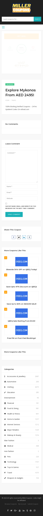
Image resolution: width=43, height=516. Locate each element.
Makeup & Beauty (14, 435)
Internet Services (13, 424)
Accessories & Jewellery (16, 376)
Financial (10, 403)
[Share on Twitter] (19, 237)
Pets (9, 456)
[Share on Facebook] (13, 237)
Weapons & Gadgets (15, 478)
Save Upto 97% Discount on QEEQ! (21, 287)
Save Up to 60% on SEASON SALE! (21, 304)
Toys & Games (13, 467)
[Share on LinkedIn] (24, 237)
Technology (11, 462)
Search (37, 19)
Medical (10, 446)
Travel (13, 100)
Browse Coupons (11, 504)
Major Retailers (13, 430)
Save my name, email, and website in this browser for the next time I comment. (20, 207)
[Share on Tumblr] (29, 237)
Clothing (10, 387)
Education (11, 392)
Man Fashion (9, 440)
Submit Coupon (33, 504)
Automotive (11, 381)
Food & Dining (12, 408)
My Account (22, 504)
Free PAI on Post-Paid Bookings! (21, 338)
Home (7, 100)
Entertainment (9, 398)
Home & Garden (13, 419)
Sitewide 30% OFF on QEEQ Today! (21, 269)
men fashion (9, 451)
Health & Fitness (13, 414)
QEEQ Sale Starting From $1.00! (21, 321)
